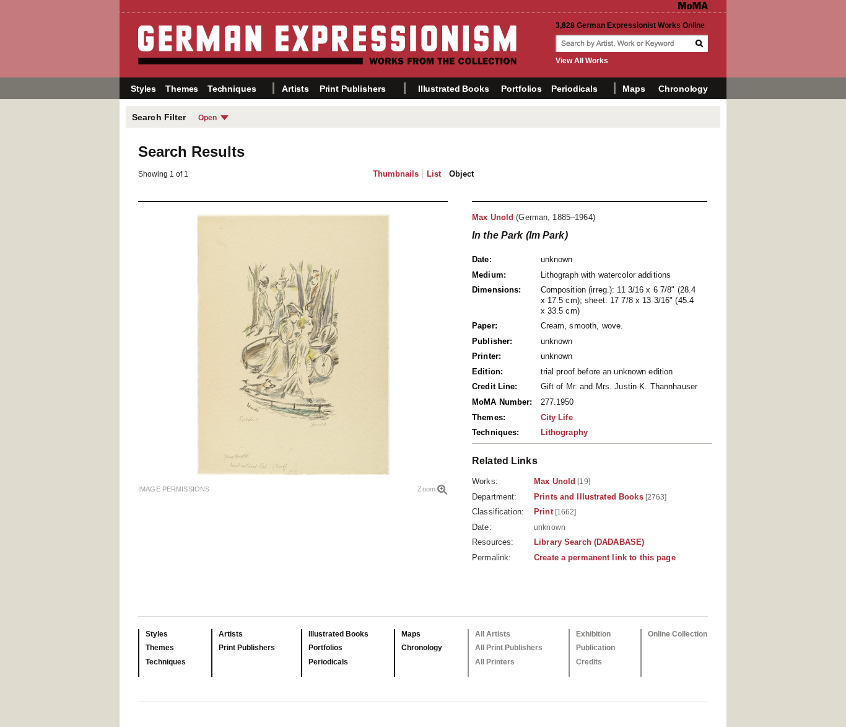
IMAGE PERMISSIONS (173, 489)
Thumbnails (396, 173)
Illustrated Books (453, 89)
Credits (589, 662)
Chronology (683, 89)
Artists (295, 89)
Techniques (231, 89)
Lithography (564, 432)
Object (461, 173)
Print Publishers (353, 89)
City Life (557, 417)
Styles (143, 89)
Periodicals (574, 89)
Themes (181, 89)
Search (700, 43)
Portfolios (521, 89)
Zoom (426, 489)
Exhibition (593, 634)
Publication (595, 647)
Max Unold (492, 217)
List (434, 173)
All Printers (495, 662)
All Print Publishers (509, 647)
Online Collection (677, 634)
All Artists (492, 634)
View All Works (582, 60)
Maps (633, 89)
